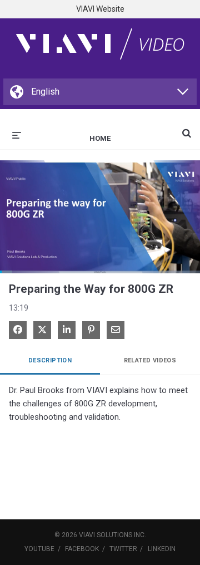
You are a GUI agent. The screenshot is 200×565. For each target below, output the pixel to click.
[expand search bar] (186, 128)
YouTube (39, 549)
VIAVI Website (100, 8)
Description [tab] (50, 360)
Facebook (82, 549)
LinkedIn (162, 549)
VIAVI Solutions (105, 535)
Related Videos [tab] (150, 360)
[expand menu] (16, 134)
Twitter (123, 549)
